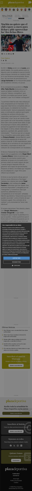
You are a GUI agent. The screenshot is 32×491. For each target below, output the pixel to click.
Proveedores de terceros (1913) (9, 240)
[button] (16, 265)
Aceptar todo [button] (16, 258)
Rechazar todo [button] (16, 262)
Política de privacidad (13, 254)
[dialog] (16, 245)
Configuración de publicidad (14, 251)
